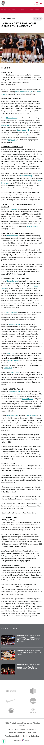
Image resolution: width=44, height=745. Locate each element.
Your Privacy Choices (13, 736)
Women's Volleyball (23, 635)
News (37, 10)
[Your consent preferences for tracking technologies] (4, 741)
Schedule (21, 10)
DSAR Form (31, 733)
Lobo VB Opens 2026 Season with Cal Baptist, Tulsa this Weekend (28, 639)
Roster (30, 10)
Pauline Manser (13, 360)
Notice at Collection (31, 736)
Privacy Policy (13, 729)
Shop (30, 3)
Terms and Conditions (16, 733)
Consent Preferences (28, 729)
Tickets (26, 3)
